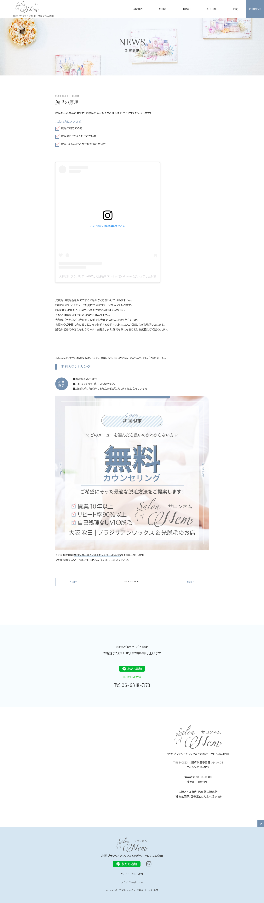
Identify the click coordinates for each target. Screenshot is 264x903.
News (187, 9)
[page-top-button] (261, 823)
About (138, 9)
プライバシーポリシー (132, 882)
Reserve (255, 9)
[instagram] (148, 864)
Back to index (132, 581)
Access (212, 9)
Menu (163, 9)
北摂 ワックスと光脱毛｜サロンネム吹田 (33, 16)
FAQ (235, 9)
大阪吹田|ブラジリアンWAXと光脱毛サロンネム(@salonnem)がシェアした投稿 (107, 276)
